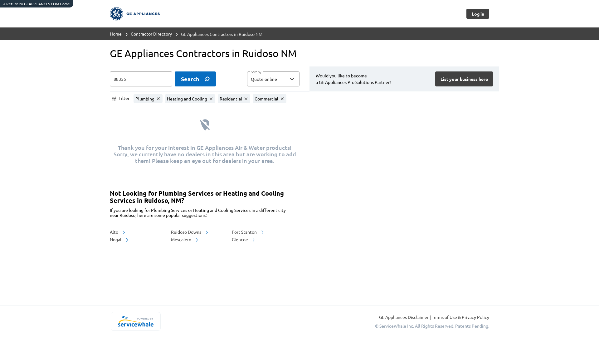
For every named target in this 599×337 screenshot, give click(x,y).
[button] (273, 78)
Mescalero (181, 239)
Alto (114, 232)
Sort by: (256, 72)
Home (116, 34)
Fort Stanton (245, 232)
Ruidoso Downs (186, 232)
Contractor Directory (151, 34)
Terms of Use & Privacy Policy (460, 317)
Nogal (116, 239)
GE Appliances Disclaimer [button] (404, 317)
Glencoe (240, 239)
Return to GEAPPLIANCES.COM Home (36, 3)
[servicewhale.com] (135, 321)
